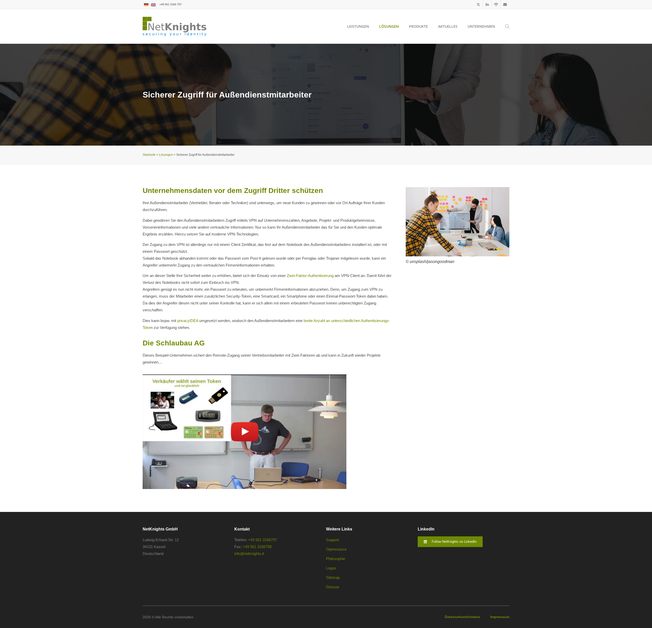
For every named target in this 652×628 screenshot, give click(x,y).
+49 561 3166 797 (170, 4)
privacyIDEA (187, 320)
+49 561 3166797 (262, 540)
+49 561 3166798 (257, 547)
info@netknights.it (249, 553)
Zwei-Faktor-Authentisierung (310, 275)
